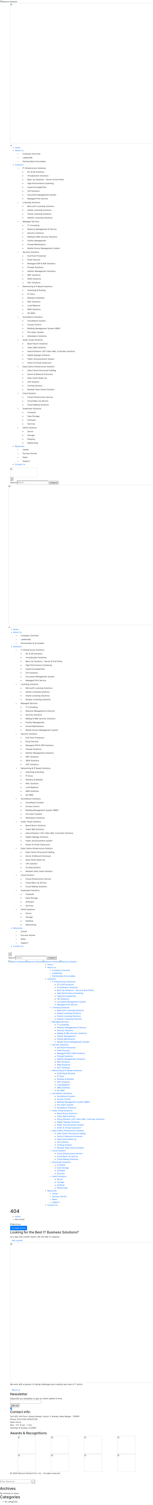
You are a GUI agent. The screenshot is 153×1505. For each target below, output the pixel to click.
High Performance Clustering (40, 183)
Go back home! (18, 1228)
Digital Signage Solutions (38, 355)
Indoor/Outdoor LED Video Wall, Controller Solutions (51, 351)
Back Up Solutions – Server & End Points (45, 179)
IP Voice (31, 294)
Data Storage (33, 416)
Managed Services (31, 221)
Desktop (31, 439)
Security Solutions (35, 233)
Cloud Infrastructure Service (40, 397)
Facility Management (36, 240)
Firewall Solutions (35, 267)
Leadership (28, 157)
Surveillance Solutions (32, 317)
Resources (19, 446)
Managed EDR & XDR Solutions (41, 263)
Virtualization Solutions (37, 176)
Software (31, 420)
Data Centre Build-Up (37, 378)
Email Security (33, 259)
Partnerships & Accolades (34, 161)
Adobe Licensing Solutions (39, 210)
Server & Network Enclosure (40, 374)
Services (31, 424)
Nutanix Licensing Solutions (39, 217)
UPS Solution (33, 382)
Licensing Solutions (31, 202)
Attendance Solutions (37, 336)
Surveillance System (36, 321)
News (25, 457)
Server (30, 431)
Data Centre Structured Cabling (41, 370)
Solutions (19, 165)
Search (13, 482)
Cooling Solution (34, 385)
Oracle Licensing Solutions (39, 214)
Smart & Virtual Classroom (39, 363)
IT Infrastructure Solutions (34, 168)
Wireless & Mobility (36, 298)
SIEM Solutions (34, 279)
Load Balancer (33, 305)
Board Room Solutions (37, 343)
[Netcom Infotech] (16, 961)
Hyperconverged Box (37, 187)
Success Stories (30, 453)
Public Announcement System (40, 359)
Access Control (34, 324)
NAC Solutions (33, 301)
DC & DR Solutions (35, 172)
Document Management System (41, 195)
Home (17, 147)
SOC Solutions (33, 282)
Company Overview (31, 154)
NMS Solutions (34, 309)
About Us (19, 150)
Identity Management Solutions (41, 271)
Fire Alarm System (35, 332)
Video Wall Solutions (36, 347)
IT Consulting (33, 225)
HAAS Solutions (30, 427)
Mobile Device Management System (43, 248)
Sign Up (14, 1405)
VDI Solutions (33, 191)
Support (26, 461)
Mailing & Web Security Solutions (42, 237)
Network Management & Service (42, 229)
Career (26, 449)
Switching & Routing (36, 290)
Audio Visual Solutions (33, 340)
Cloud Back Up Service (37, 401)
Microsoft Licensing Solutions (40, 206)
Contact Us (20, 464)
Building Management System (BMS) (43, 328)
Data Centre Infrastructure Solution (38, 366)
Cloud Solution (29, 393)
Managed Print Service (37, 198)
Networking (32, 443)
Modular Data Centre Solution (40, 389)
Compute (31, 412)
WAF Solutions (33, 275)
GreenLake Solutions (32, 408)
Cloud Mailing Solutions (38, 405)
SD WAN (31, 313)
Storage (31, 435)
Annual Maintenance (36, 244)
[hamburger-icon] (11, 145)
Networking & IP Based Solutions (37, 286)
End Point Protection (36, 256)
